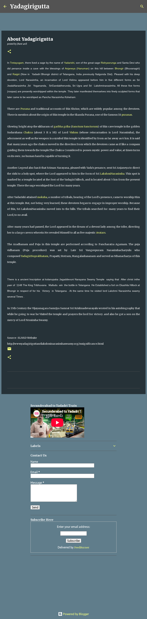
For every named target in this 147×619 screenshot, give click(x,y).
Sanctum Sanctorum (85, 126)
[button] (9, 51)
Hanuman (83, 68)
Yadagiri (26, 256)
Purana (25, 108)
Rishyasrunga (108, 62)
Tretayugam (17, 62)
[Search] (54, 6)
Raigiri (16, 74)
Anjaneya (70, 68)
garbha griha (62, 126)
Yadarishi (69, 62)
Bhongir (119, 68)
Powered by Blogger (75, 614)
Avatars (100, 232)
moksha (42, 197)
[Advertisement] (65, 21)
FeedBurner (81, 547)
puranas (127, 114)
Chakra (28, 132)
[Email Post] (9, 350)
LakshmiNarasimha (112, 173)
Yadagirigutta (29, 6)
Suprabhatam (39, 256)
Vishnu (74, 132)
